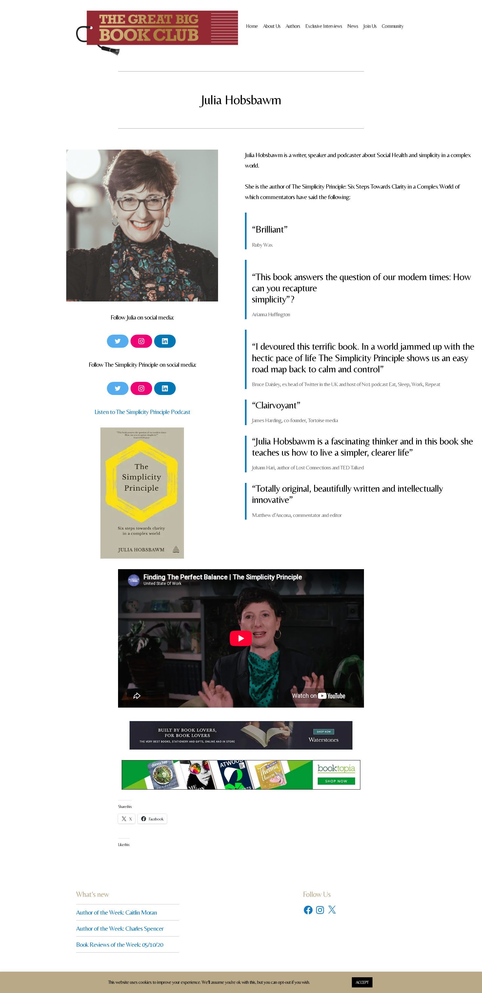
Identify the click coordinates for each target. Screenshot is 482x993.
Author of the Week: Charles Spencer (119, 928)
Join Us (369, 26)
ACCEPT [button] (362, 982)
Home (252, 26)
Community (392, 26)
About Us (271, 26)
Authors (293, 26)
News (352, 26)
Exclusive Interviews (323, 26)
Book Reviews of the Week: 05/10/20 (119, 944)
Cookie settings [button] (330, 982)
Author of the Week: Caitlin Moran (116, 912)
